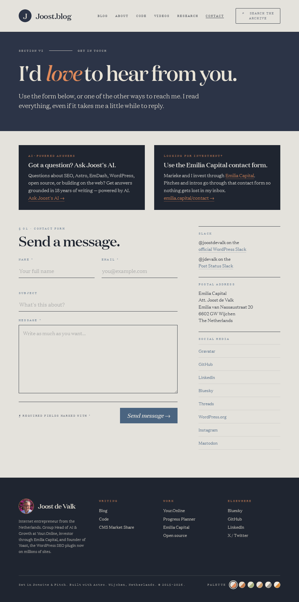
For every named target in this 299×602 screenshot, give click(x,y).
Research (187, 15)
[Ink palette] (268, 585)
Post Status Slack (216, 265)
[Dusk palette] (259, 585)
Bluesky (206, 390)
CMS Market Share (116, 527)
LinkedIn (207, 377)
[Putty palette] (242, 585)
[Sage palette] (251, 585)
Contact (215, 15)
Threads (206, 403)
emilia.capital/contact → (189, 197)
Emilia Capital (239, 175)
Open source (175, 535)
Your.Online (174, 510)
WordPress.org (213, 416)
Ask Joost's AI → (46, 197)
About (121, 15)
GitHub (206, 364)
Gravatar (207, 351)
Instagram (208, 430)
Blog (103, 15)
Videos (162, 15)
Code (141, 15)
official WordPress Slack (222, 249)
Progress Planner (179, 519)
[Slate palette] (233, 585)
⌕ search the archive (258, 15)
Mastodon (208, 443)
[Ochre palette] (277, 585)
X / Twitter (238, 535)
